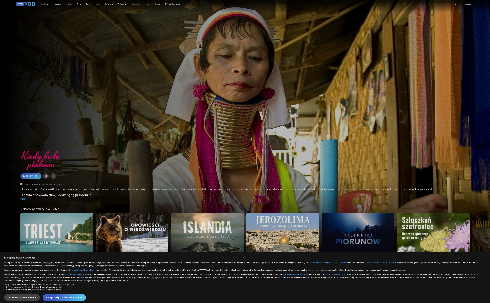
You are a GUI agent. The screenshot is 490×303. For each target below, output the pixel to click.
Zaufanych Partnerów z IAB (295, 274)
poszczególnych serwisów (82, 270)
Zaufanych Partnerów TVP (336, 274)
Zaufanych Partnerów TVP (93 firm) (380, 262)
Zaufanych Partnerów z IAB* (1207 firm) (329, 262)
